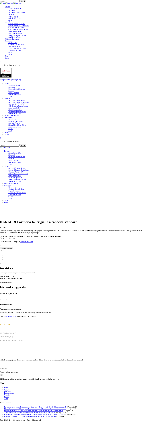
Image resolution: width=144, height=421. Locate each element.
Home (6, 387)
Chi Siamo (7, 391)
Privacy (6, 397)
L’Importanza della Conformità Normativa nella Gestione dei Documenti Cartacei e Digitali (34, 414)
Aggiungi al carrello (6, 248)
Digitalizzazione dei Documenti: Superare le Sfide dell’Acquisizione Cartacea (30, 416)
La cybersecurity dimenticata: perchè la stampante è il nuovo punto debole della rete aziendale (35, 407)
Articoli (6, 389)
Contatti (6, 395)
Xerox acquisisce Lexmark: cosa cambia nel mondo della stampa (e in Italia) (29, 413)
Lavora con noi (9, 393)
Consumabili (24, 242)
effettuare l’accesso (10, 316)
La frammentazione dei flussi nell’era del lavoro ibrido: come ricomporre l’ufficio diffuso (33, 411)
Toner (31, 242)
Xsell (6, 399)
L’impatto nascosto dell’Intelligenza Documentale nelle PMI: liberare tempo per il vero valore (35, 409)
